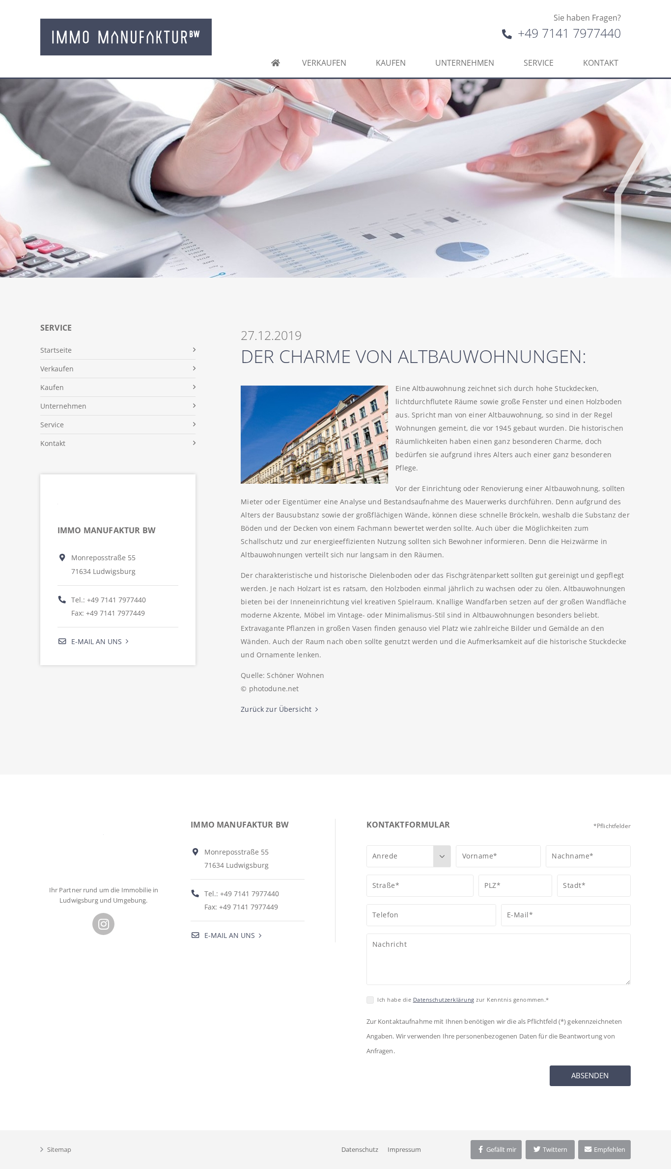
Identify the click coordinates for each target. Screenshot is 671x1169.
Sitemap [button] (59, 1149)
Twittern (554, 1149)
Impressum (404, 1149)
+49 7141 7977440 (567, 33)
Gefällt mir (500, 1149)
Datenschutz (359, 1149)
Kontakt (600, 62)
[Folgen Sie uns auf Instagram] (103, 924)
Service (539, 62)
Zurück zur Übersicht (276, 709)
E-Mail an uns (95, 641)
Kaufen (391, 62)
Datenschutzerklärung (444, 999)
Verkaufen (324, 62)
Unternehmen (464, 62)
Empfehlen (608, 1149)
